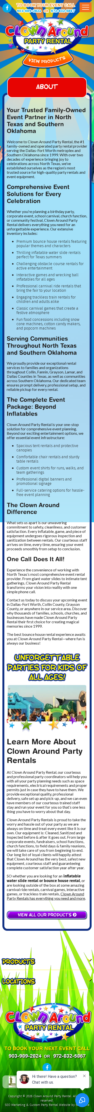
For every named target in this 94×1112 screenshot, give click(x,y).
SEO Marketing (15, 1105)
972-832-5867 (62, 11)
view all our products (45, 914)
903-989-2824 (29, 11)
